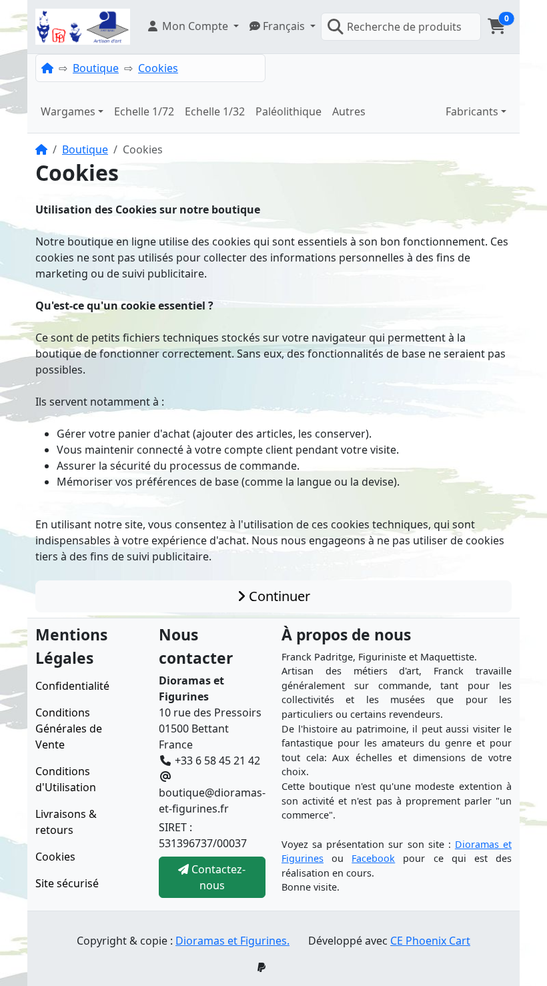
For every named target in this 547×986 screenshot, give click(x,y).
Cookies (158, 68)
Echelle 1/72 (144, 111)
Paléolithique (288, 111)
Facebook (373, 858)
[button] (192, 26)
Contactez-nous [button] (217, 877)
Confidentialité (72, 685)
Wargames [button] (68, 111)
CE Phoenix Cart (430, 940)
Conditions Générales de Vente (68, 728)
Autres (349, 111)
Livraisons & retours (66, 822)
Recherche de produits (404, 26)
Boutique (96, 68)
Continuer (277, 596)
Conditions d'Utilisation (65, 779)
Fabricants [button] (472, 111)
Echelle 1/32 (215, 111)
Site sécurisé (67, 883)
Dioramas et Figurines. (232, 940)
